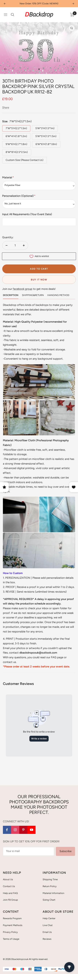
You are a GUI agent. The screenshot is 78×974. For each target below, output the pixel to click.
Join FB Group (10, 899)
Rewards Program (12, 918)
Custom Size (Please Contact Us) (24, 160)
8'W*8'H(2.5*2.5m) (17, 152)
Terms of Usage (11, 939)
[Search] (12, 14)
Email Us (47, 932)
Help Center (49, 918)
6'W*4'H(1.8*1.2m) (16, 136)
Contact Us (9, 886)
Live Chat (48, 925)
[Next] (72, 69)
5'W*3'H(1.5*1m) (44, 128)
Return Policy (50, 886)
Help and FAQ (10, 893)
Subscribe (65, 851)
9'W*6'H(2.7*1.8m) (16, 144)
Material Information (53, 893)
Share (5, 107)
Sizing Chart (49, 899)
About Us (8, 879)
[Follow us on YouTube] (31, 830)
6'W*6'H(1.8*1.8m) (46, 144)
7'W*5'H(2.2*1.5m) (16, 128)
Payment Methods (12, 925)
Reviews (47, 939)
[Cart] (72, 14)
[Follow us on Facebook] (7, 830)
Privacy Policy (10, 932)
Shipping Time (50, 879)
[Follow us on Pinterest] (23, 830)
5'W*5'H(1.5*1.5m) (45, 136)
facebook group (22, 289)
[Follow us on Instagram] (15, 830)
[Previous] (5, 69)
